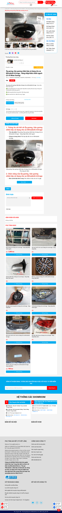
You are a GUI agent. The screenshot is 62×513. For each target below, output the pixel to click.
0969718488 (43, 410)
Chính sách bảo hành (36, 446)
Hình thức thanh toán (36, 452)
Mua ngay (34, 118)
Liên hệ (12, 80)
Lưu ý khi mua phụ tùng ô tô (11, 487)
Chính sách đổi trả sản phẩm (38, 444)
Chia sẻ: (6, 53)
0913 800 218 (17, 415)
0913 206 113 (9, 416)
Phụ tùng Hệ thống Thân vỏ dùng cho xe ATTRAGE (37, 8)
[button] (42, 27)
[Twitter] (18, 53)
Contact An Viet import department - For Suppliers (17, 499)
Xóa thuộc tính (27, 99)
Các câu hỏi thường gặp (37, 454)
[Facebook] (10, 53)
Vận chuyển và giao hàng (37, 449)
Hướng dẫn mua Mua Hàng (11, 485)
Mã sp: (7, 77)
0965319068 (49, 410)
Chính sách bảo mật (36, 457)
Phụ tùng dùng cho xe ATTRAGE (18, 8)
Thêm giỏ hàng (39, 67)
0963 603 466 (24, 415)
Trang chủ (7, 8)
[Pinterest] (15, 53)
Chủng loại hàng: (10, 99)
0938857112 (35, 411)
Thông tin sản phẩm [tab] (12, 123)
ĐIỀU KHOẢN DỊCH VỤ (36, 460)
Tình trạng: (34, 77)
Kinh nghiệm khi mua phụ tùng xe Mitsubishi (15, 490)
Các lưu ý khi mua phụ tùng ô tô (12, 497)
